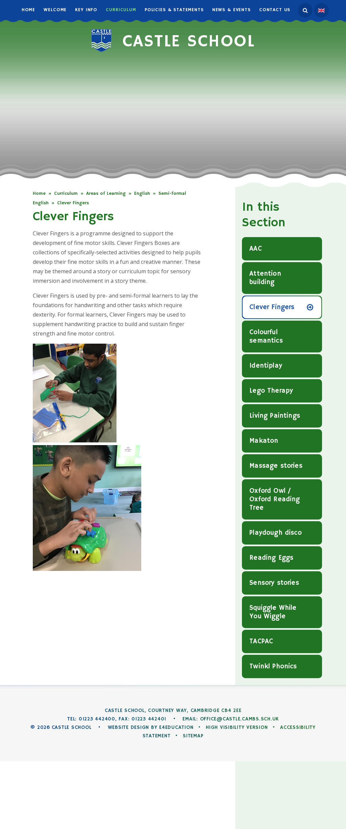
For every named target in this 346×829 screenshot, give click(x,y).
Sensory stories (274, 583)
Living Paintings (274, 416)
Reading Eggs (271, 558)
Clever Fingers (73, 203)
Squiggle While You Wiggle (272, 612)
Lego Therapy (271, 391)
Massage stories (275, 466)
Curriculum (66, 193)
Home (39, 193)
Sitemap (193, 736)
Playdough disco (275, 533)
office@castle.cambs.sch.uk (239, 719)
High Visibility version (237, 727)
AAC (255, 249)
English (142, 193)
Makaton (263, 441)
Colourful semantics (265, 336)
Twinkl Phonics (273, 666)
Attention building (265, 278)
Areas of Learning (106, 193)
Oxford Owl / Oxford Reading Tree (274, 499)
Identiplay (265, 366)
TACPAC (261, 641)
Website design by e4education (151, 727)
